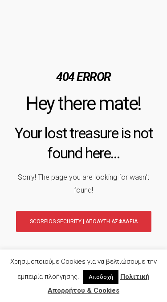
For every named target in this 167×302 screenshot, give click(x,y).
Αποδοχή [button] (101, 277)
